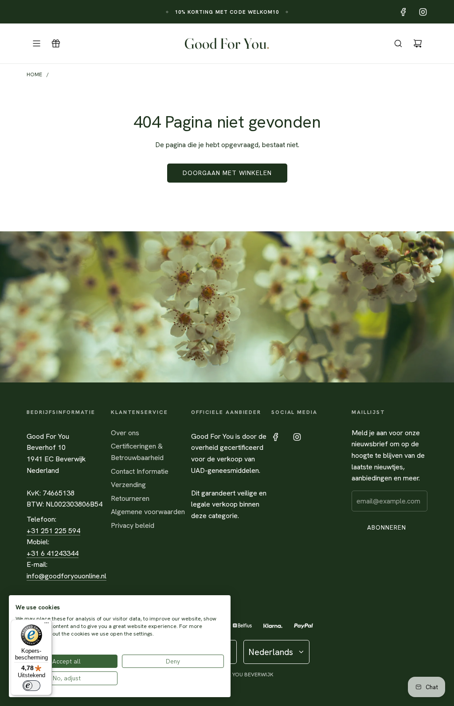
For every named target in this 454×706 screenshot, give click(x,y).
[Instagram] (423, 12)
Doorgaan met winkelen (227, 173)
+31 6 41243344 (52, 553)
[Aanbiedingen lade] (56, 43)
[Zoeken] (398, 43)
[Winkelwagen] (417, 43)
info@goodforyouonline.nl (66, 576)
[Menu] (46, 625)
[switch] (31, 685)
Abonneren (386, 527)
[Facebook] (403, 12)
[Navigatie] (36, 43)
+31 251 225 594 (53, 530)
